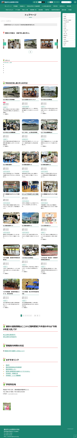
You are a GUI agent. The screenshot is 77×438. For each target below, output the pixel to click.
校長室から (22, 6)
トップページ (8, 6)
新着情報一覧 (33, 10)
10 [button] (35, 315)
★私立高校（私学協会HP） (10, 337)
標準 (51, 2)
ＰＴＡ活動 (17, 10)
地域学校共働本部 (55, 10)
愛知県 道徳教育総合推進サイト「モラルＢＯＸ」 (18, 371)
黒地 (43, 2)
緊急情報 (41, 10)
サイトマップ (70, 429)
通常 (36, 2)
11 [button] (37, 315)
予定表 (69, 10)
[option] (30, 44)
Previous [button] (4, 43)
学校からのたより (9, 10)
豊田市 (7, 365)
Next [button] (56, 43)
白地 (40, 2)
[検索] (70, 2)
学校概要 (15, 6)
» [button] (39, 315)
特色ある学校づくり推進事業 (33, 6)
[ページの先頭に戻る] (75, 436)
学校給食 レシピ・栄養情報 (13, 375)
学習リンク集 (25, 10)
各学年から (62, 6)
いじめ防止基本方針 (46, 6)
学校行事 (55, 6)
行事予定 (47, 10)
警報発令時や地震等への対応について (15, 351)
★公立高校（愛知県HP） (9, 334)
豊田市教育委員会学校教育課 (13, 367)
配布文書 (64, 10)
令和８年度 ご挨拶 (8, 62)
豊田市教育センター (11, 369)
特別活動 (69, 6)
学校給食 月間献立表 (12, 373)
